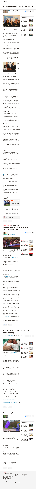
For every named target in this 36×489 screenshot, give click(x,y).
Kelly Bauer (6, 335)
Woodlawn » (23, 240)
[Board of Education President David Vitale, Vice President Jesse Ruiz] (9, 66)
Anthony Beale (14, 257)
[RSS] (15, 480)
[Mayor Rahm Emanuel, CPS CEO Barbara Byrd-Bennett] (11, 20)
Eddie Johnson (15, 273)
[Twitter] (15, 474)
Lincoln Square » (23, 244)
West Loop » (23, 33)
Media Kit (23, 480)
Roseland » (22, 342)
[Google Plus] (15, 477)
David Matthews (11, 335)
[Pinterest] (15, 476)
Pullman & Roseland (7, 225)
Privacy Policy (7, 484)
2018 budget (13, 267)
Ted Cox (10, 10)
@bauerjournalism (11, 416)
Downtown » (23, 248)
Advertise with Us (24, 475)
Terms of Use (4, 484)
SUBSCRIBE (18, 482)
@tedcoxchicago (11, 12)
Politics (18, 225)
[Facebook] (15, 475)
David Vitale (13, 41)
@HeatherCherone (12, 234)
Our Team (23, 477)
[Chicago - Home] (5, 1)
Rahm (6, 276)
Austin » (22, 253)
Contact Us (23, 476)
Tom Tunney (7, 316)
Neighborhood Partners (24, 474)
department (10, 258)
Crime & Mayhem (13, 225)
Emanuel (8, 276)
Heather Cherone (11, 232)
